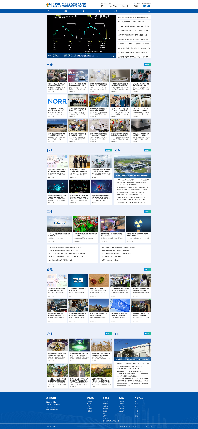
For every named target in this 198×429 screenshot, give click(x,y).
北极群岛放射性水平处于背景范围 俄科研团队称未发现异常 (131, 202)
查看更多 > (147, 64)
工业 (99, 11)
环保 (82, 11)
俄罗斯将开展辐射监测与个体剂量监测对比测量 (60, 260)
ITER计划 (121, 408)
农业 (132, 11)
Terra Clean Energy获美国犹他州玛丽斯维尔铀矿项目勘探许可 (64, 250)
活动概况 (89, 401)
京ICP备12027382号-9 (146, 426)
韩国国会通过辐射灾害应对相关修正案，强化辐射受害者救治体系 (134, 39)
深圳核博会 (113, 6)
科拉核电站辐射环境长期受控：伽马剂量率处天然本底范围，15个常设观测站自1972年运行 (133, 199)
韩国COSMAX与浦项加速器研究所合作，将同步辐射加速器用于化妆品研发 (67, 253)
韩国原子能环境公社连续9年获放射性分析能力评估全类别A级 (134, 48)
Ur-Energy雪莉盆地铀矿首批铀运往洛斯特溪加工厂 (132, 22)
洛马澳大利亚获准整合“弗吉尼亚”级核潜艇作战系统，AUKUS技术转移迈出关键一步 (133, 381)
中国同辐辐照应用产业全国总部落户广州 (111, 257)
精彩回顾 (89, 408)
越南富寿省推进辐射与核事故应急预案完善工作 (128, 368)
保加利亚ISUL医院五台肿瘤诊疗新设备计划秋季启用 (132, 35)
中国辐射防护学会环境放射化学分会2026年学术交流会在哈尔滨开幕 (133, 180)
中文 (134, 3)
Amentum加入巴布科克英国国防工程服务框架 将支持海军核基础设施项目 (133, 363)
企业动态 (105, 408)
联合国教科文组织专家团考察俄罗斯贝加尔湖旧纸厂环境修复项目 (132, 190)
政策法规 (105, 406)
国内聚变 (121, 401)
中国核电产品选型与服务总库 (111, 421)
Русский (149, 3)
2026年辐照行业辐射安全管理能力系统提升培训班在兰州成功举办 (65, 247)
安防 (148, 11)
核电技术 (105, 418)
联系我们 (89, 411)
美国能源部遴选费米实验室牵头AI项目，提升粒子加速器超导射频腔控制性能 (134, 57)
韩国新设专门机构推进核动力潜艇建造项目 (127, 376)
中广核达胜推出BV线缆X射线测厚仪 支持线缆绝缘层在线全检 (116, 253)
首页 (102, 6)
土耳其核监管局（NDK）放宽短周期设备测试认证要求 (130, 371)
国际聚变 (121, 403)
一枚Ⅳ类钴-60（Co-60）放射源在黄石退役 (127, 185)
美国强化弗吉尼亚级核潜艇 (123, 386)
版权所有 (55, 426)
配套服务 (89, 406)
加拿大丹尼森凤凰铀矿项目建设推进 (110, 260)
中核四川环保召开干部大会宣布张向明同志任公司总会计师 (131, 197)
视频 (104, 413)
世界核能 (125, 6)
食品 (115, 11)
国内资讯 (105, 401)
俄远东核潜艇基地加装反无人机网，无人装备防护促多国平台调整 (132, 383)
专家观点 (105, 411)
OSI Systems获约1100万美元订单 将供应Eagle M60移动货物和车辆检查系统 (133, 378)
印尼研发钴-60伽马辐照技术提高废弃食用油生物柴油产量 (130, 192)
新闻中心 (89, 403)
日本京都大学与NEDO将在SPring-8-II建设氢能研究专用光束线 (134, 44)
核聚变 (135, 6)
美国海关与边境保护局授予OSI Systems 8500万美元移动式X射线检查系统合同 (134, 26)
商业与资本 (122, 411)
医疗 (49, 11)
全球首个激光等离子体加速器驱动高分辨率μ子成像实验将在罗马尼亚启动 (66, 257)
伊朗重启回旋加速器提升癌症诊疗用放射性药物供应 (132, 52)
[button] (112, 56)
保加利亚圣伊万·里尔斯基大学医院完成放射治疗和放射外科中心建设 (134, 30)
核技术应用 (146, 6)
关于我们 (49, 426)
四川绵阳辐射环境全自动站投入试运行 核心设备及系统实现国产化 (132, 187)
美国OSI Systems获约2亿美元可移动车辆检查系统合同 (130, 366)
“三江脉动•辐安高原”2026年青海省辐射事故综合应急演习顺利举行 (132, 373)
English (138, 3)
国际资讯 (105, 403)
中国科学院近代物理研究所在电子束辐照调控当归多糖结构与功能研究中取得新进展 (134, 17)
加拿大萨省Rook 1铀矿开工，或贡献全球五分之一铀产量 (115, 250)
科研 (65, 11)
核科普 (105, 416)
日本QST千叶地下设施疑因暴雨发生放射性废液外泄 (129, 194)
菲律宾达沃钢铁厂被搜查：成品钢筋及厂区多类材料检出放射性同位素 (118, 247)
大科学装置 (122, 406)
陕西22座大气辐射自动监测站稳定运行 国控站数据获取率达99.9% (132, 182)
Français (144, 3)
